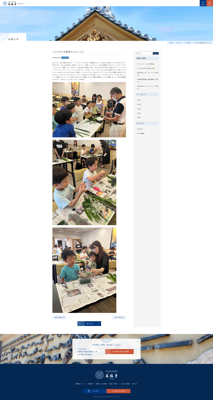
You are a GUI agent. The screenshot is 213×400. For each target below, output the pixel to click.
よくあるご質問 (125, 384)
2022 (139, 117)
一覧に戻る (89, 324)
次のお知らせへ (120, 317)
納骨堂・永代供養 (101, 384)
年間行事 (90, 384)
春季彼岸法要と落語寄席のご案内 (148, 80)
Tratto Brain (116, 396)
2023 (139, 113)
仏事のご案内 (113, 384)
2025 (139, 104)
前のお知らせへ (60, 317)
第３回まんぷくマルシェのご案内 (148, 87)
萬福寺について (80, 384)
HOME (171, 43)
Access (203, 4)
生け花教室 (187, 43)
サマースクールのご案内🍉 (146, 64)
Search (156, 53)
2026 (139, 100)
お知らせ (178, 43)
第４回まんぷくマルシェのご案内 (148, 74)
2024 (139, 109)
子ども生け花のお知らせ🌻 (146, 68)
